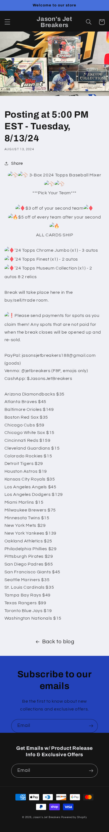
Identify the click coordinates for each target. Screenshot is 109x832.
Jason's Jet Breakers (46, 817)
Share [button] (17, 163)
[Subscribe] (91, 726)
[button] (7, 22)
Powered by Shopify (74, 817)
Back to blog (58, 641)
